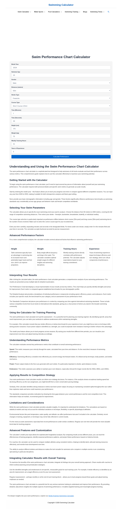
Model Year (15, 64)
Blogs (85, 12)
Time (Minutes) (16, 110)
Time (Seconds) (16, 117)
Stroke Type (15, 95)
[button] (30, 12)
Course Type (15, 102)
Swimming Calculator (61, 4)
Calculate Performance (61, 156)
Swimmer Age (15, 72)
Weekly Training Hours (18, 140)
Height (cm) (15, 125)
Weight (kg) (15, 133)
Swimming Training (71, 12)
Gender (13, 79)
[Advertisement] (61, 30)
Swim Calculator (23, 12)
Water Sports (38, 12)
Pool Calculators (54, 12)
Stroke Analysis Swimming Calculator (61, 496)
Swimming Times (96, 12)
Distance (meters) (17, 87)
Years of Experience (17, 148)
